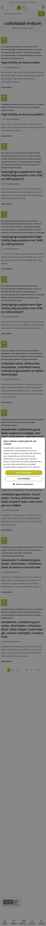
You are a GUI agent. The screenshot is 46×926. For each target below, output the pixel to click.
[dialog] (23, 463)
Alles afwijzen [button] (23, 479)
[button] (23, 484)
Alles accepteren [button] (23, 472)
